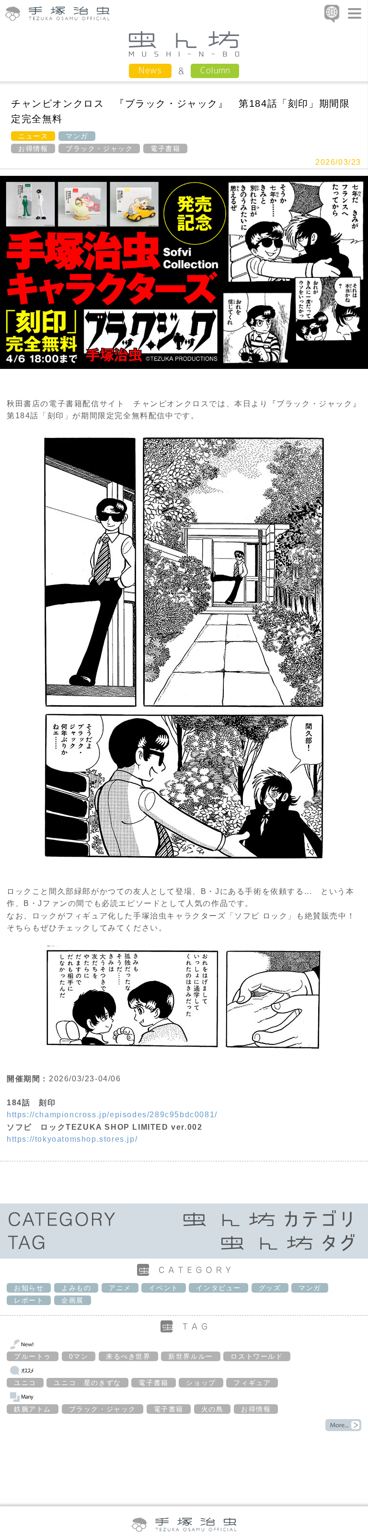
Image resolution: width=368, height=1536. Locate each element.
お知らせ (29, 1288)
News (150, 70)
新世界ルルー (190, 1356)
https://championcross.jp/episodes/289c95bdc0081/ (112, 1115)
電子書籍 (165, 148)
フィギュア (252, 1383)
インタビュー (218, 1288)
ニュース (33, 136)
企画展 (72, 1300)
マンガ (77, 136)
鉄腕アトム (32, 1409)
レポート (29, 1300)
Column (215, 70)
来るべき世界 (128, 1356)
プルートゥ (32, 1356)
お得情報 (33, 148)
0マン (79, 1356)
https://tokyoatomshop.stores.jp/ (72, 1139)
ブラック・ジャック (99, 148)
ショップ (201, 1383)
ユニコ (25, 1383)
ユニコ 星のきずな (87, 1383)
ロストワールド (256, 1356)
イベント (163, 1288)
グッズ (270, 1288)
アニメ (120, 1288)
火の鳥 (212, 1409)
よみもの (76, 1288)
